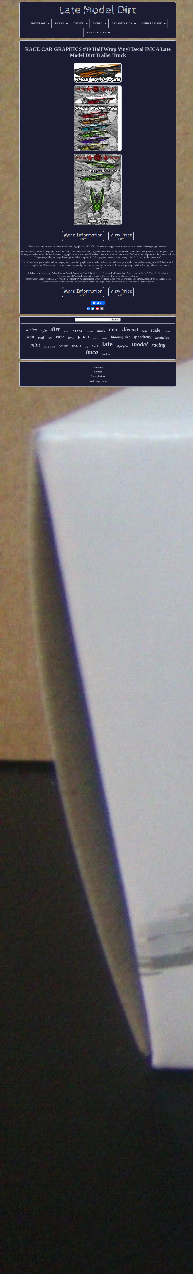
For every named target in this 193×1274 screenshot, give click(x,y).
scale (155, 330)
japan (83, 336)
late (107, 344)
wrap (86, 347)
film (50, 337)
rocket (95, 338)
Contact (98, 371)
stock (77, 331)
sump (66, 331)
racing (158, 345)
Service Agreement (98, 381)
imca (92, 352)
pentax (63, 346)
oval (41, 337)
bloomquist (120, 337)
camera (89, 331)
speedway (142, 337)
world (104, 338)
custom (167, 331)
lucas (101, 331)
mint (35, 345)
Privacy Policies (97, 376)
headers (106, 354)
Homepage (98, 367)
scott (30, 337)
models (76, 346)
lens (71, 337)
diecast (130, 329)
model (140, 344)
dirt (55, 329)
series (31, 330)
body (144, 331)
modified (162, 337)
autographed (49, 347)
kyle (44, 331)
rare (60, 336)
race (114, 329)
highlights (122, 346)
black (95, 346)
